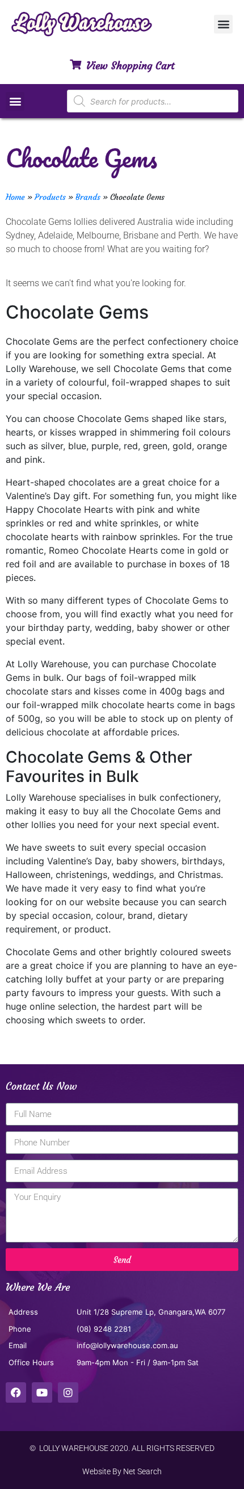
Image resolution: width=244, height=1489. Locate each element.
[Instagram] (68, 1392)
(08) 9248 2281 (104, 1328)
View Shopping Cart (130, 65)
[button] (223, 24)
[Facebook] (16, 1392)
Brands (87, 197)
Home (15, 197)
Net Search (142, 1471)
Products (50, 197)
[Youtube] (42, 1392)
